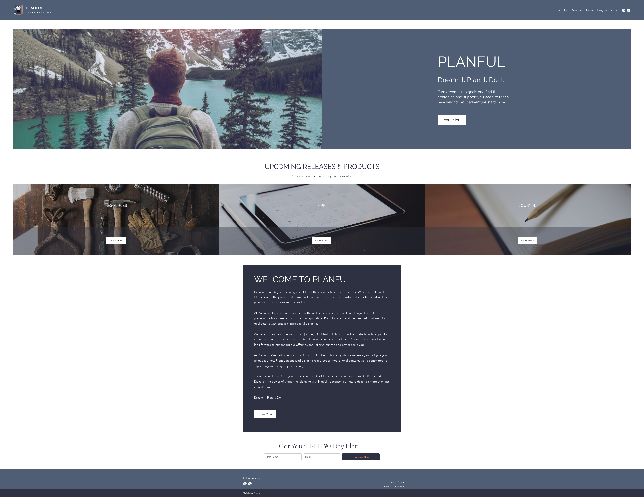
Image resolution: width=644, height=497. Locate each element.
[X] (628, 10)
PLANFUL (34, 8)
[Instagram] (623, 10)
